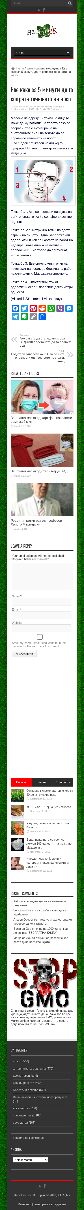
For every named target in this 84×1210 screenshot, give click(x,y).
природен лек (22, 1115)
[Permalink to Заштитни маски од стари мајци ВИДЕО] (42, 466)
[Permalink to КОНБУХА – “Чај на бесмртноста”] (17, 817)
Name (15, 596)
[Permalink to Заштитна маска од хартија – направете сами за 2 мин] (42, 412)
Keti (16, 901)
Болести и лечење (25, 1090)
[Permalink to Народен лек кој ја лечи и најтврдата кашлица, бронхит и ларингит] (17, 869)
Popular (21, 782)
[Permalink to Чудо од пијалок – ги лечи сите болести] (17, 833)
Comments (63, 782)
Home (20, 68)
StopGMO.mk (46, 1024)
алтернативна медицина (43, 68)
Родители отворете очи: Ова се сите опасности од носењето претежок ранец (38, 356)
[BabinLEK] (42, 35)
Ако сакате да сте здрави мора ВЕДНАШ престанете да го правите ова (46, 340)
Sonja (17, 928)
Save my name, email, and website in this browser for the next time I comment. (39, 644)
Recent (42, 782)
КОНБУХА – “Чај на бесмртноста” (49, 807)
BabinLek (27, 106)
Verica (17, 910)
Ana (16, 919)
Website (17, 622)
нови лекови (21, 1108)
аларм (17, 1061)
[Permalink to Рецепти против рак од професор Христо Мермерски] (42, 515)
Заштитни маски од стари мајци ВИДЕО (41, 471)
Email (15, 609)
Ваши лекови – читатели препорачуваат (40, 1097)
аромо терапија (23, 1075)
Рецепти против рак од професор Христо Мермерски (36, 522)
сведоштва (20, 1122)
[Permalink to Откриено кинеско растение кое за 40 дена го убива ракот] (17, 801)
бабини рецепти (23, 1082)
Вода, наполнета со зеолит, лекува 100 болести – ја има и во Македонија (48, 843)
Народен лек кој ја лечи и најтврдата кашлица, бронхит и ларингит (47, 862)
